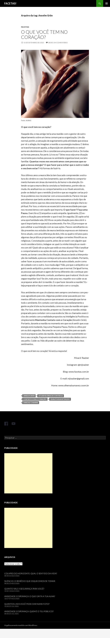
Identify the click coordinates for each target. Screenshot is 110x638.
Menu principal (106, 3)
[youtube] (13, 423)
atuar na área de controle (51, 396)
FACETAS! (10, 3)
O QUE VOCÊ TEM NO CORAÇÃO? (44, 34)
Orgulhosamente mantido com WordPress (20, 625)
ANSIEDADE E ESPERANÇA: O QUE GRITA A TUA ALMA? (29, 596)
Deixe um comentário (58, 42)
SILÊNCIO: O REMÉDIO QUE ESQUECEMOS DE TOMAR (29, 581)
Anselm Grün (29, 396)
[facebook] (6, 423)
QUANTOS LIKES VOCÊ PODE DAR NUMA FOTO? (26, 604)
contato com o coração (35, 399)
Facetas (25, 27)
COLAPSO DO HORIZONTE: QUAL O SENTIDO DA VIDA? (30, 573)
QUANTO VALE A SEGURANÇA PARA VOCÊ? (24, 588)
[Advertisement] (28, 473)
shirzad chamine (30, 403)
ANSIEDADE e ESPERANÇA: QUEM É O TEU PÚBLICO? (28, 611)
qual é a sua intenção (60, 399)
